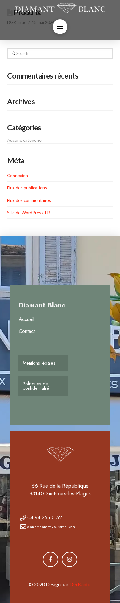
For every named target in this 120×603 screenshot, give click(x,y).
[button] (60, 26)
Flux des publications (27, 187)
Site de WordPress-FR (28, 212)
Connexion (17, 175)
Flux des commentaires (29, 200)
